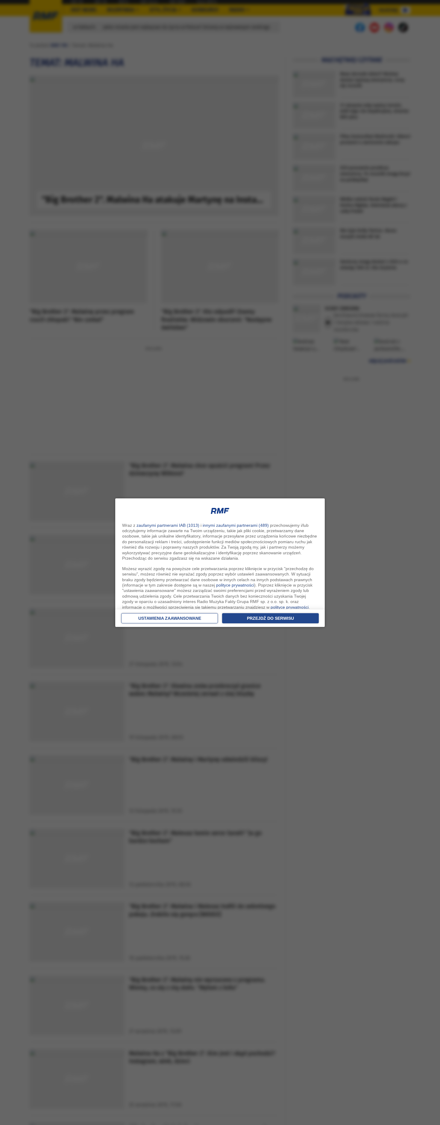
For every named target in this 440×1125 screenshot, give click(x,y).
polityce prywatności (235, 585)
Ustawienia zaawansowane (169, 618)
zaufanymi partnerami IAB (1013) (167, 525)
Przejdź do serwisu (270, 618)
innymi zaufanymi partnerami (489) (236, 525)
